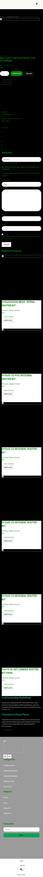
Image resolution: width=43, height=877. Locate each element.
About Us (7, 808)
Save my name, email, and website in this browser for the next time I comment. (21, 237)
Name (4, 214)
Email (4, 224)
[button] (6, 80)
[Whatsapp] (9, 756)
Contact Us (7, 813)
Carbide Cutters (9, 765)
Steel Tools (8, 786)
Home (2, 17)
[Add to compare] (4, 326)
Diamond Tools (9, 781)
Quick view (11, 326)
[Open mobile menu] (40, 4)
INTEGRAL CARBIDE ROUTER (30, 17)
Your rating (6, 180)
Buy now (29, 73)
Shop (5, 803)
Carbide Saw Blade (10, 776)
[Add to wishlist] (4, 297)
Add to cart (16, 73)
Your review (6, 188)
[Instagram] (5, 756)
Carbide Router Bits (12, 17)
